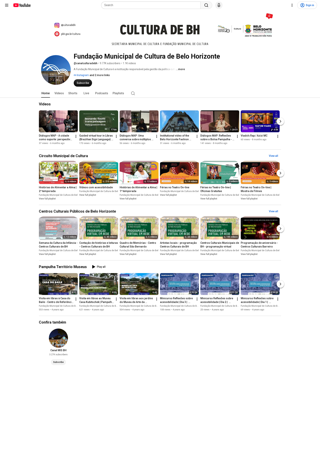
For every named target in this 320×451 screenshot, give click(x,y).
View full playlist (47, 198)
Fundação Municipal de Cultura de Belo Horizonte (64, 195)
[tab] (45, 93)
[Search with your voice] (219, 5)
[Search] (206, 5)
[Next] (280, 121)
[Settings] (292, 5)
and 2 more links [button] (100, 75)
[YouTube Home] (21, 5)
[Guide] (6, 5)
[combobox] (152, 5)
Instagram (82, 75)
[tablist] (160, 93)
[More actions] (76, 136)
